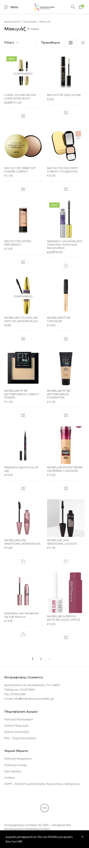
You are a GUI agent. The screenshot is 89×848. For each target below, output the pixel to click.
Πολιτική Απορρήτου (18, 758)
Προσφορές (30, 21)
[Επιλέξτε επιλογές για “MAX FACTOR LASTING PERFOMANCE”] (23, 262)
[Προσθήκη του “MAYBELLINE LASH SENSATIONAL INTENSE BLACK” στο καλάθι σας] (23, 561)
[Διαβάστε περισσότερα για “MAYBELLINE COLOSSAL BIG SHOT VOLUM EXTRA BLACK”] (23, 338)
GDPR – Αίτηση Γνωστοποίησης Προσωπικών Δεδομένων (42, 784)
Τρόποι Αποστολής (16, 732)
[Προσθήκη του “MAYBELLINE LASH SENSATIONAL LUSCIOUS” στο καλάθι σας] (66, 561)
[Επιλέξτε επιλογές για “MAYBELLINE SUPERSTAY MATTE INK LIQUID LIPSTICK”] (66, 637)
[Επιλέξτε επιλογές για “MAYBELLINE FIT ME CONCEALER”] (66, 338)
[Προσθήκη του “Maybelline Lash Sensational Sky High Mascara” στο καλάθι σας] (23, 634)
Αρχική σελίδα (12, 21)
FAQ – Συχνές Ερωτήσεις (20, 738)
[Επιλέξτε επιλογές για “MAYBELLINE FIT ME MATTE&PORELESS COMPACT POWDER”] (23, 415)
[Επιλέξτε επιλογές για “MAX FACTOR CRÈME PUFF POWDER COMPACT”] (23, 189)
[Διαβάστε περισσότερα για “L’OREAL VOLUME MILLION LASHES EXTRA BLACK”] (23, 116)
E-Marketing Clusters (36, 829)
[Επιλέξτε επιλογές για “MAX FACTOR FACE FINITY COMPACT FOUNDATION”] (66, 189)
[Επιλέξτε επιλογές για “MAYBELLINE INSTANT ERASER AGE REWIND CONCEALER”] (66, 488)
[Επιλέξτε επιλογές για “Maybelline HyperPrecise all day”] (23, 488)
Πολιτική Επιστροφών (18, 719)
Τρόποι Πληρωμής (16, 725)
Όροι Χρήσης (12, 771)
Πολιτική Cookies (15, 765)
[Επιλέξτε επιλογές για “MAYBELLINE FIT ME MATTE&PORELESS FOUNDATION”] (66, 415)
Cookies (9, 777)
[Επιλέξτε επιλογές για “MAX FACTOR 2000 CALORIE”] (66, 112)
